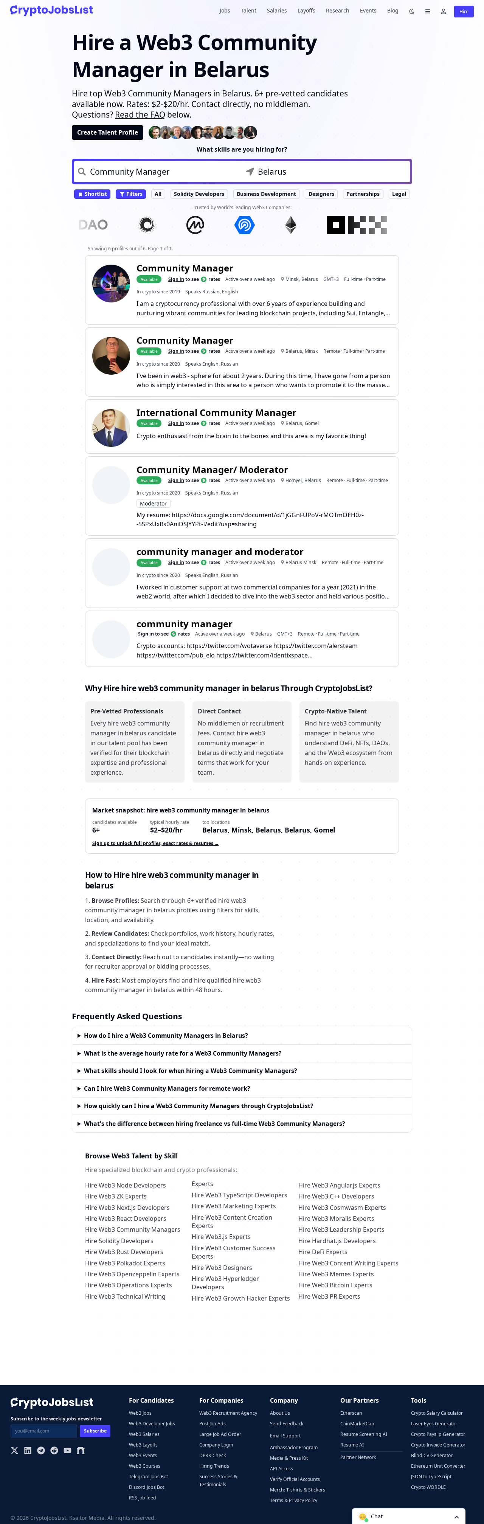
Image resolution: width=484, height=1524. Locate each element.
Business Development (266, 193)
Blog (393, 10)
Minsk (292, 279)
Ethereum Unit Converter (438, 1466)
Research (337, 10)
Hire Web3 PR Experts (329, 1296)
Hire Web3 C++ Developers (336, 1196)
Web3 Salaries (144, 1434)
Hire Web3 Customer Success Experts (234, 1252)
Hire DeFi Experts (322, 1252)
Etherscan (351, 1413)
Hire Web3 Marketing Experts (234, 1206)
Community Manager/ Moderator (212, 469)
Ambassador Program (294, 1447)
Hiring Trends (214, 1466)
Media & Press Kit (289, 1458)
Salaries (277, 10)
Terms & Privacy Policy (293, 1500)
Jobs (225, 10)
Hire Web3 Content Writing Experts (348, 1263)
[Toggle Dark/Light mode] (412, 10)
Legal (399, 193)
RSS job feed (142, 1498)
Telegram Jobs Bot (148, 1476)
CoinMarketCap (357, 1423)
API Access (281, 1468)
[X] (15, 1451)
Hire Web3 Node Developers (125, 1185)
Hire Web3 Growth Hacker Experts (241, 1298)
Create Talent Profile (107, 132)
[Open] (456, 1516)
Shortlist (95, 193)
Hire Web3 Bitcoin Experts (335, 1285)
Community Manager (185, 268)
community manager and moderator (220, 551)
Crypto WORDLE (428, 1487)
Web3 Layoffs (143, 1445)
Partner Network (358, 1457)
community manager (185, 623)
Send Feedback (287, 1423)
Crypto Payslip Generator (438, 1434)
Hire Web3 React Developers (125, 1218)
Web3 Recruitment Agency (228, 1413)
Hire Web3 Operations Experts (128, 1285)
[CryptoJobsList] (51, 10)
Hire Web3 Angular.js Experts (339, 1185)
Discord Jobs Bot (146, 1487)
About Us (280, 1413)
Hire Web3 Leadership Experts (341, 1229)
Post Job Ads (212, 1423)
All (158, 193)
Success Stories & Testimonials (218, 1480)
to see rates (194, 279)
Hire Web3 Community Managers (132, 1229)
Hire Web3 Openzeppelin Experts (132, 1274)
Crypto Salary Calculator (437, 1413)
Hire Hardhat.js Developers (337, 1241)
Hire (463, 11)
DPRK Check (212, 1455)
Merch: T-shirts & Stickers (297, 1490)
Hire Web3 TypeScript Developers (239, 1195)
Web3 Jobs (140, 1413)
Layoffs (306, 10)
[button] (408, 1516)
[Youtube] (67, 1451)
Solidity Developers (199, 193)
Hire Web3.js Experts (221, 1237)
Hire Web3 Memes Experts (336, 1274)
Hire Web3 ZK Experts (116, 1196)
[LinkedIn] (28, 1451)
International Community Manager (216, 412)
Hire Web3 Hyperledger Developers (225, 1282)
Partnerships (363, 193)
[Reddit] (54, 1451)
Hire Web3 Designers (222, 1268)
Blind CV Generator (432, 1455)
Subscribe (95, 1431)
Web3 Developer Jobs (152, 1423)
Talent (248, 10)
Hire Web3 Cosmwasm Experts (342, 1207)
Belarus (309, 279)
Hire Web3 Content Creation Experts (232, 1221)
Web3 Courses (144, 1466)
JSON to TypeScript (431, 1476)
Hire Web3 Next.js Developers (127, 1207)
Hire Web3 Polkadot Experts (125, 1263)
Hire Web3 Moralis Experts (336, 1218)
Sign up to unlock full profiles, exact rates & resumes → (155, 843)
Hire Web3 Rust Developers (124, 1252)
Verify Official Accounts (295, 1479)
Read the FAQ (140, 114)
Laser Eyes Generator (434, 1423)
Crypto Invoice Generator (438, 1445)
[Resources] (428, 10)
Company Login (216, 1445)
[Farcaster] (81, 1451)
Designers (321, 193)
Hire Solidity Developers (119, 1241)
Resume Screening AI (363, 1434)
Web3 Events (143, 1455)
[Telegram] (41, 1451)
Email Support (285, 1436)
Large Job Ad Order (220, 1434)
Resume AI (352, 1445)
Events (368, 10)
